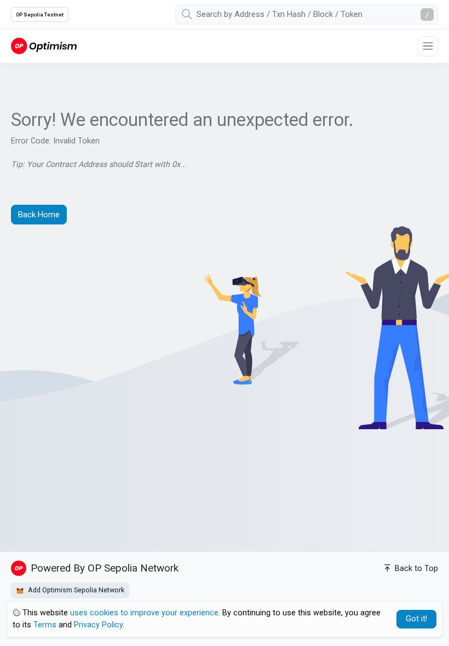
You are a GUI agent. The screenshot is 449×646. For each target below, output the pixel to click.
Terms (44, 625)
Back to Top (415, 568)
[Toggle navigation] (428, 46)
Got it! (416, 619)
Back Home (39, 215)
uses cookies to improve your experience (144, 613)
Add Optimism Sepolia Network (75, 590)
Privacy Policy (98, 625)
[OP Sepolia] (44, 45)
